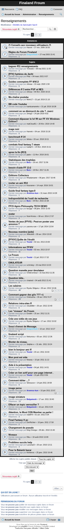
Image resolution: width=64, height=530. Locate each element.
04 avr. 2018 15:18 (42, 131)
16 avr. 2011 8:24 (46, 407)
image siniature (17, 397)
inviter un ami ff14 (18, 183)
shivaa (29, 84)
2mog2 (29, 113)
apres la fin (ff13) (17, 152)
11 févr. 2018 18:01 (41, 155)
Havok (29, 47)
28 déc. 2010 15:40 (47, 430)
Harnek (30, 131)
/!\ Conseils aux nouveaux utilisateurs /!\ (30, 45)
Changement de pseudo (21, 427)
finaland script (16, 334)
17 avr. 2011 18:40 (46, 399)
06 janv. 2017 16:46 (47, 178)
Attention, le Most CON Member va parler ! (31, 412)
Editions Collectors (19, 175)
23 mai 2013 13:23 (43, 265)
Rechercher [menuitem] (61, 14)
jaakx (29, 155)
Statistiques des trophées (22, 160)
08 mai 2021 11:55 (43, 69)
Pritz (28, 76)
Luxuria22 (31, 445)
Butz (29, 162)
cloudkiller (31, 306)
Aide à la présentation (20, 365)
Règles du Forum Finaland (23, 52)
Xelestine (30, 234)
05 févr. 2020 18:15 (42, 92)
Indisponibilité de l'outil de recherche (28, 198)
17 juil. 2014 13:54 (46, 226)
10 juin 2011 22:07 (47, 390)
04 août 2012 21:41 (43, 280)
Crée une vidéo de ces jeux (23, 319)
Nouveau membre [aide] (21, 232)
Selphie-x (30, 344)
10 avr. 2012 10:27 (47, 329)
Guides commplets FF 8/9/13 (24, 81)
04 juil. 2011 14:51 (41, 367)
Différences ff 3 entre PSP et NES (26, 89)
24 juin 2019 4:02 (41, 113)
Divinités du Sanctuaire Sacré (25, 25)
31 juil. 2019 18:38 (48, 106)
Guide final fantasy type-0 (22, 191)
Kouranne (31, 185)
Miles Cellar (44, 528)
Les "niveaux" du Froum (21, 311)
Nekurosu (31, 337)
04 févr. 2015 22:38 (41, 201)
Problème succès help (20, 442)
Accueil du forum (12, 520)
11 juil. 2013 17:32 (41, 257)
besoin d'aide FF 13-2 (20, 167)
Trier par (22, 463)
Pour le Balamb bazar (20, 450)
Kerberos (30, 452)
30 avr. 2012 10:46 (48, 288)
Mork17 (30, 99)
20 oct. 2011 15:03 (41, 352)
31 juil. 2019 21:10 (42, 99)
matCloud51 (32, 124)
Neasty (30, 360)
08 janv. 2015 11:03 (42, 208)
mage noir (14, 129)
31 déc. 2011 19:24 (44, 344)
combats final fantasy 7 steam (24, 144)
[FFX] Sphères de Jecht (21, 74)
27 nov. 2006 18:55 (42, 47)
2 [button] (36, 35)
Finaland (43, 524)
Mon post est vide (18, 357)
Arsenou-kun (32, 193)
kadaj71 (30, 147)
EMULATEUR (15, 262)
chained (30, 280)
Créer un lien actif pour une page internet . (31, 372)
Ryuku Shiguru (33, 288)
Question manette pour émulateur (26, 270)
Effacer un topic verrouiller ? (24, 404)
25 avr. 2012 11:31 (41, 313)
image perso (15, 388)
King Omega (32, 430)
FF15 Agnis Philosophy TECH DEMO (28, 206)
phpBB (24, 526)
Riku (28, 437)
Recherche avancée (55, 29)
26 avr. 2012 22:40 (44, 306)
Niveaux (13, 434)
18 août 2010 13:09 (40, 437)
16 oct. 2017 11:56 (40, 162)
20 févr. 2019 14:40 (46, 124)
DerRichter (31, 422)
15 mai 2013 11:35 (46, 273)
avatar (12, 214)
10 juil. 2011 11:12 (42, 360)
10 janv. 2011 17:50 (46, 422)
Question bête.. (17, 278)
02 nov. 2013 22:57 (42, 250)
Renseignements (13, 21)
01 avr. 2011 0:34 (42, 415)
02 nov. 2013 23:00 (42, 242)
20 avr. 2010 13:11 (44, 445)
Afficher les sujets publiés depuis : (23, 459)
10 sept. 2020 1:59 (41, 84)
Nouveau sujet (9, 29)
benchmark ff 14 (17, 137)
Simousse (31, 383)
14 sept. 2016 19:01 (45, 185)
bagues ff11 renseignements (23, 66)
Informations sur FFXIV (21, 247)
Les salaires (15, 286)
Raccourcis (9, 9)
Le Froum (14, 255)
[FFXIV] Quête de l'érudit (21, 239)
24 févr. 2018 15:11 (43, 147)
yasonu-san (32, 226)
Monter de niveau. (18, 342)
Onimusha (31, 297)
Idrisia (29, 139)
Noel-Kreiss (31, 216)
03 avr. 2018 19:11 (41, 139)
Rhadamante (32, 178)
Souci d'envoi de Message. (23, 326)
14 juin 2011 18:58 (44, 383)
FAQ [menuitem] (20, 9)
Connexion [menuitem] (57, 9)
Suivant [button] (39, 35)
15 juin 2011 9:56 (41, 375)
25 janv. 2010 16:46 (44, 452)
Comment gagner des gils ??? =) (26, 294)
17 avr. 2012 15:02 (48, 321)
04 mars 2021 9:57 (40, 76)
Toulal (29, 242)
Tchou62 (30, 69)
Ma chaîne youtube (19, 97)
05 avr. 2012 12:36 (44, 337)
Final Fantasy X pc (18, 420)
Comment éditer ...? (19, 380)
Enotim (29, 313)
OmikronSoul (32, 273)
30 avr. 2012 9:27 (44, 297)
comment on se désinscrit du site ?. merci (31, 111)
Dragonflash (32, 54)
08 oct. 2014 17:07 (46, 216)
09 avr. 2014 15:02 (44, 234)
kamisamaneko (33, 106)
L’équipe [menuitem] (52, 520)
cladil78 (30, 415)
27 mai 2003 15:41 (47, 54)
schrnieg (30, 265)
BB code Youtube (18, 104)
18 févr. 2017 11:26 (41, 170)
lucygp (29, 208)
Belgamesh (32, 399)
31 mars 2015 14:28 (48, 193)
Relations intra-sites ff (20, 303)
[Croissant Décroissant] (32, 467)
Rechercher (50, 29)
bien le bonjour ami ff (20, 349)
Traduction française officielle (26, 528)
